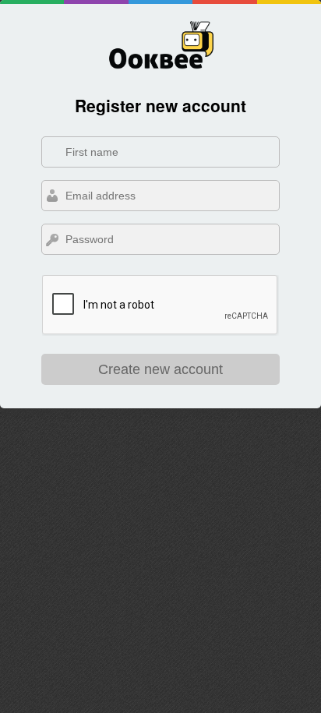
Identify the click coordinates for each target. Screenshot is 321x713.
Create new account (160, 369)
